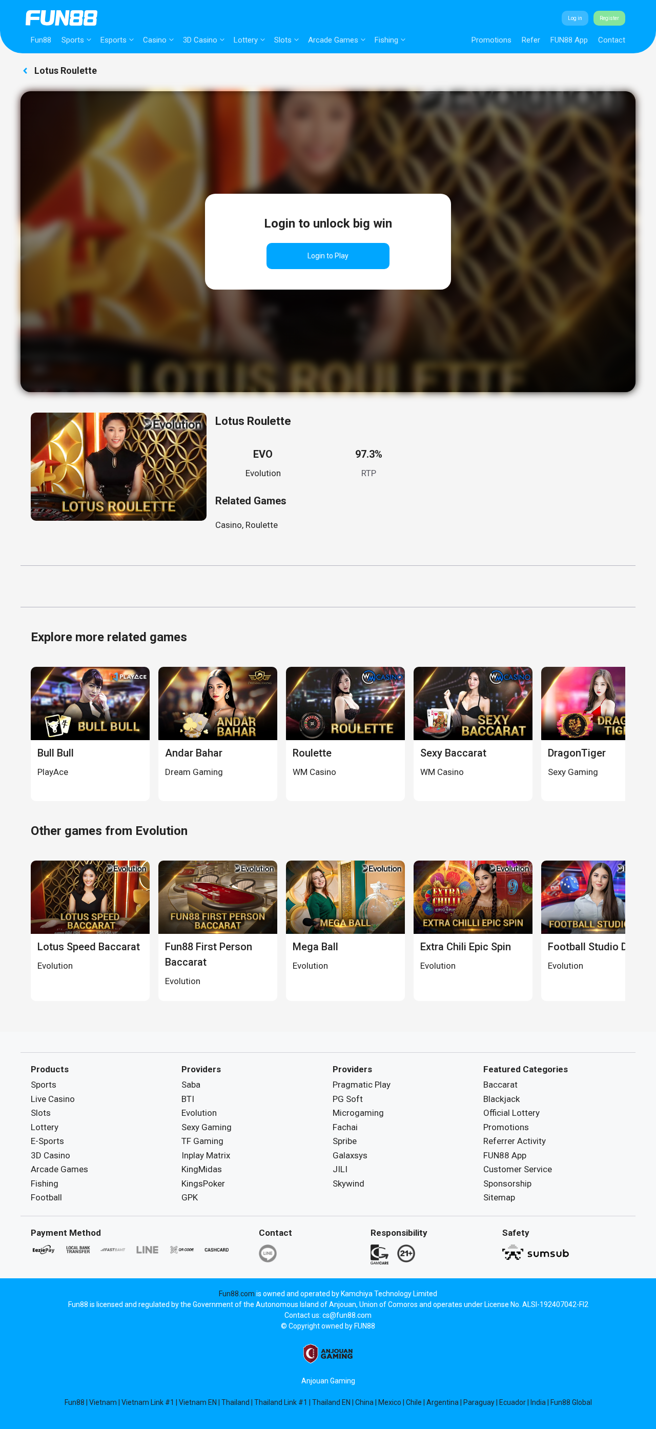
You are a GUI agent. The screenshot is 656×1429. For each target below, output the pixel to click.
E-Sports (47, 1141)
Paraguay (479, 1402)
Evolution (263, 473)
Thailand (235, 1402)
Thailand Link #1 (281, 1402)
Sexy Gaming (206, 1127)
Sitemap (499, 1197)
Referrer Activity (514, 1141)
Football (46, 1197)
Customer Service (517, 1169)
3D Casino (200, 40)
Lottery (246, 40)
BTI (187, 1099)
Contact (611, 40)
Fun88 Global (571, 1402)
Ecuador (512, 1402)
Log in (575, 18)
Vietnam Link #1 (147, 1402)
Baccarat (500, 1084)
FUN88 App (569, 40)
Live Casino (53, 1099)
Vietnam (103, 1402)
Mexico (389, 1402)
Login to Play (328, 256)
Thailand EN (331, 1402)
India (538, 1402)
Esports (113, 40)
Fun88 (41, 40)
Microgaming (358, 1113)
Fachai (345, 1127)
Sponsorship (507, 1183)
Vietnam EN (198, 1402)
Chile (414, 1402)
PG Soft (348, 1099)
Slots (283, 40)
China (364, 1402)
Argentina (442, 1402)
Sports (72, 40)
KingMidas (201, 1169)
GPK (189, 1197)
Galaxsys (350, 1155)
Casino (155, 40)
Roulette (261, 525)
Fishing (386, 40)
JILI (340, 1169)
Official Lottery (511, 1113)
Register (609, 18)
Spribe (345, 1141)
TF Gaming (202, 1141)
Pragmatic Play (362, 1084)
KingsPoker (203, 1183)
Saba (190, 1084)
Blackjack (501, 1099)
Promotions (491, 40)
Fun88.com (237, 1294)
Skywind (348, 1183)
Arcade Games (333, 40)
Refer (531, 40)
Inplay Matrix (205, 1155)
